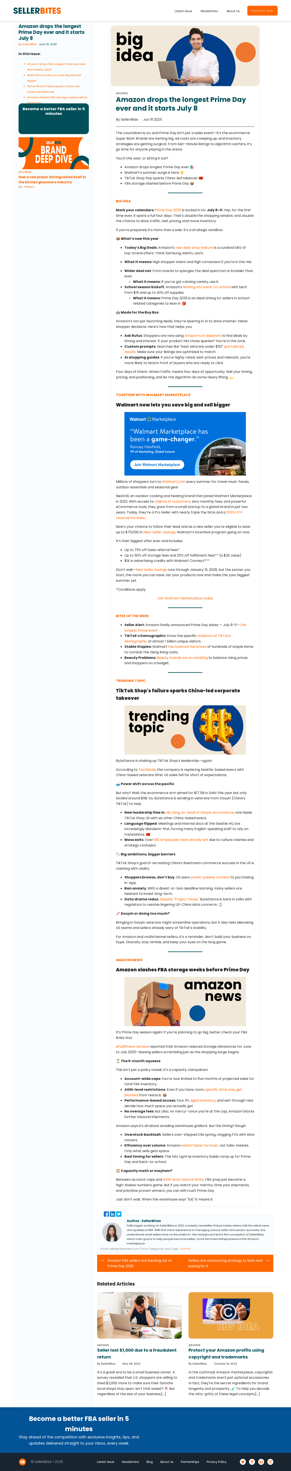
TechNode (147, 769)
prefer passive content (210, 877)
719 (26, 187)
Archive (25, 171)
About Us (233, 11)
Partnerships (190, 1462)
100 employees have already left (181, 839)
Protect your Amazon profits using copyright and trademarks (226, 1353)
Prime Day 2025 (168, 210)
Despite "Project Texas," (179, 899)
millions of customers (172, 501)
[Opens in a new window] (107, 1215)
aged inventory (203, 1100)
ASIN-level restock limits (183, 1179)
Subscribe (263, 11)
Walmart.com (173, 481)
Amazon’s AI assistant (202, 335)
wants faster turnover (200, 1145)
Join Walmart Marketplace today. (185, 598)
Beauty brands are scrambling (182, 657)
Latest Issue (183, 11)
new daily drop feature (194, 247)
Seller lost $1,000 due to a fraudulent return (137, 1353)
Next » (31, 187)
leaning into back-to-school (206, 287)
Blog (150, 1462)
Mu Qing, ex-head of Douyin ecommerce (200, 812)
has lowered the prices (187, 646)
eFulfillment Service (132, 1046)
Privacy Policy (217, 1462)
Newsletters (209, 11)
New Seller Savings (151, 569)
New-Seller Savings (159, 532)
